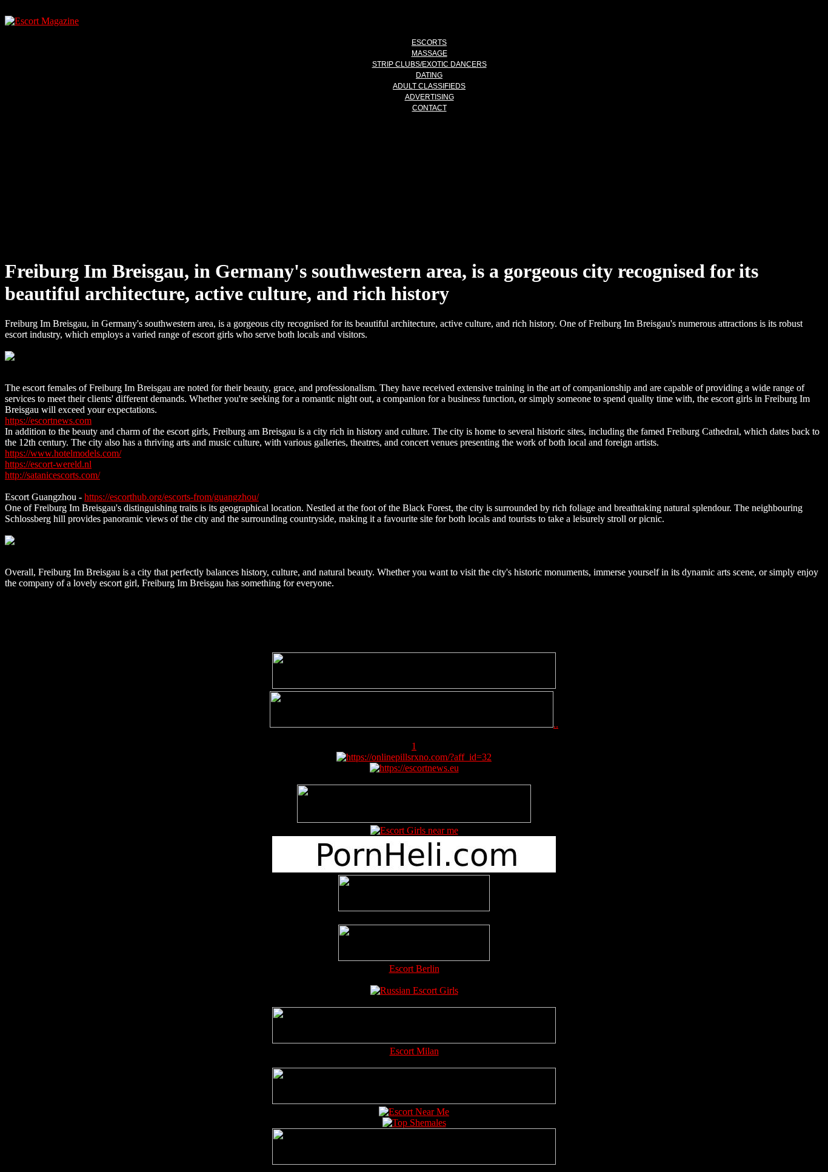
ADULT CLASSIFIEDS (429, 86)
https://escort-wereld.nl (48, 464)
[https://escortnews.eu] (414, 768)
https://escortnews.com (48, 420)
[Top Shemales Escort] (414, 1122)
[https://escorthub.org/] (414, 894)
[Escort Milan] (414, 1040)
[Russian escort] (414, 990)
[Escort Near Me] (414, 1112)
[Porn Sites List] (414, 869)
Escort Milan (414, 1051)
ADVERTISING (429, 97)
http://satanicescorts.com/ (52, 475)
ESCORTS (429, 42)
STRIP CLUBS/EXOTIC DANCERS (429, 64)
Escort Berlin (414, 968)
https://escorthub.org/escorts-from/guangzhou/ (171, 497)
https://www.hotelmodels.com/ (63, 453)
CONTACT (429, 108)
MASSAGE (429, 53)
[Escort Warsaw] (414, 1161)
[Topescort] (414, 1101)
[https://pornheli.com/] (414, 819)
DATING (429, 75)
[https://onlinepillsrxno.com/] (414, 757)
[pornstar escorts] (411, 724)
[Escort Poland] (414, 685)
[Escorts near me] (414, 830)
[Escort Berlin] (414, 944)
